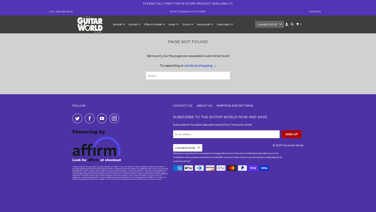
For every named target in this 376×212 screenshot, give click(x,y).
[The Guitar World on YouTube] (103, 118)
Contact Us (182, 105)
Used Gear (223, 24)
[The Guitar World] (90, 24)
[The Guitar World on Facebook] (91, 118)
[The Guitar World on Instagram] (115, 118)
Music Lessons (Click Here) (188, 12)
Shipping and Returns (235, 105)
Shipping (315, 12)
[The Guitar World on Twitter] (78, 118)
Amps (172, 24)
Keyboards (204, 24)
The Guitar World (292, 145)
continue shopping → (200, 66)
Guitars (133, 24)
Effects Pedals (153, 24)
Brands (117, 24)
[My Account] (287, 24)
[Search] (292, 24)
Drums (186, 24)
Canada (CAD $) (267, 24)
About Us (204, 105)
